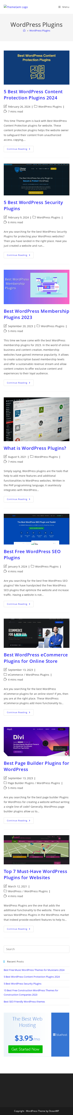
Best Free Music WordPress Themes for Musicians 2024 (34, 970)
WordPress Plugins (39, 30)
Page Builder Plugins (21, 783)
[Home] (24, 30)
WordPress (15, 891)
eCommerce (15, 674)
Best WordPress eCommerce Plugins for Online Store (36, 658)
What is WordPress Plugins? (35, 448)
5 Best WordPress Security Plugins (22, 983)
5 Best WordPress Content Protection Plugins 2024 (33, 94)
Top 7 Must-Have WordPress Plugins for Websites (35, 874)
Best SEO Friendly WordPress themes (24, 1001)
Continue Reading (20, 149)
